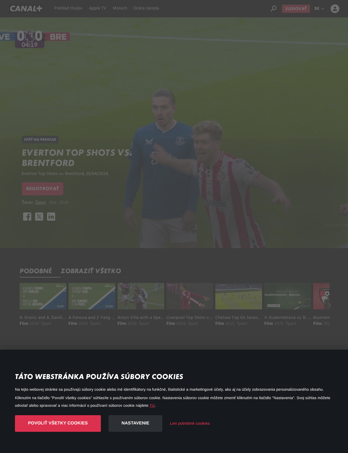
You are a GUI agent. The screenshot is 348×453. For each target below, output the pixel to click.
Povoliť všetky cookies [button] (58, 423)
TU (152, 405)
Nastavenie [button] (135, 423)
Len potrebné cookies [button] (190, 423)
